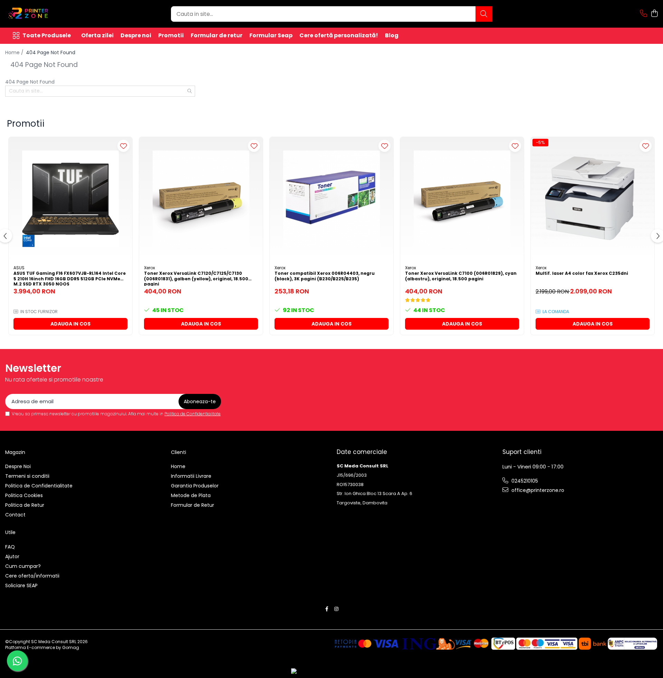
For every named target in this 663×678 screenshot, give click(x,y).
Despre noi (136, 35)
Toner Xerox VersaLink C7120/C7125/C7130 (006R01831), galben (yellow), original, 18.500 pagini (196, 278)
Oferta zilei (97, 35)
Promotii (171, 35)
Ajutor (12, 556)
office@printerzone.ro (537, 490)
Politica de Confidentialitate (192, 414)
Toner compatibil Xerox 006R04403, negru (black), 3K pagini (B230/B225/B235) (325, 276)
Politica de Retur (24, 505)
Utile (10, 532)
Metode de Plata (191, 495)
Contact (15, 514)
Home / (15, 52)
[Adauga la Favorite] (123, 146)
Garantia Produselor (195, 485)
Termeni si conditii (27, 476)
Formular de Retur (192, 505)
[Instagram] (336, 609)
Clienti (178, 452)
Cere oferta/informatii (32, 575)
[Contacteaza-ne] (643, 14)
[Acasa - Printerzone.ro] (39, 13)
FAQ (10, 546)
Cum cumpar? (23, 566)
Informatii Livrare (191, 476)
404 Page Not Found (50, 52)
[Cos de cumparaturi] (654, 14)
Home (178, 466)
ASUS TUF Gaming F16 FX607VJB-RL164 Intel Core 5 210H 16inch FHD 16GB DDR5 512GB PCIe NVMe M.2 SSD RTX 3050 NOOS (69, 278)
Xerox (149, 268)
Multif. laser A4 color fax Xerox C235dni (582, 273)
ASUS (19, 268)
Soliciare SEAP (21, 585)
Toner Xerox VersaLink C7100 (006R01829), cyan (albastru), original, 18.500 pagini (461, 276)
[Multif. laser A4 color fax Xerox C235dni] (592, 199)
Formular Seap (270, 35)
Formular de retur (216, 35)
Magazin (15, 452)
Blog (391, 35)
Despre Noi (18, 466)
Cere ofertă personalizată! (338, 35)
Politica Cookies (24, 495)
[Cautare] (483, 14)
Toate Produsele (46, 35)
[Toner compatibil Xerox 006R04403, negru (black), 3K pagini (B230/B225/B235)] (331, 199)
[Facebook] (327, 609)
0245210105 (524, 480)
